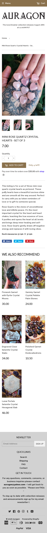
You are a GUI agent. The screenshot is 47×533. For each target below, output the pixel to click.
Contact (23, 468)
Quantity (6, 154)
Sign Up (39, 443)
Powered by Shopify (30, 519)
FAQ (23, 464)
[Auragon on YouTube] (32, 512)
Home (4, 38)
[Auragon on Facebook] (14, 512)
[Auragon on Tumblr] (27, 512)
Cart (42, 3)
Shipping (23, 461)
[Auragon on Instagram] (23, 512)
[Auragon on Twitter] (9, 512)
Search (23, 457)
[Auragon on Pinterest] (18, 512)
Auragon (16, 519)
